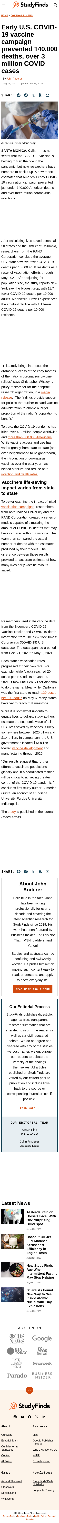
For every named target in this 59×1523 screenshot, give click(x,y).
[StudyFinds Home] (30, 4)
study (12, 812)
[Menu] (3, 5)
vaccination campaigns (17, 507)
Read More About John (33, 989)
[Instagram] (15, 1416)
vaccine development (27, 748)
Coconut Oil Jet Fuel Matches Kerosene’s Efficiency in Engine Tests (39, 1245)
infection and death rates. (19, 474)
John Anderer (14, 78)
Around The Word (11, 1481)
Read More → (29, 1108)
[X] (36, 1416)
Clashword (7, 1487)
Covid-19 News (22, 15)
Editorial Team (9, 1440)
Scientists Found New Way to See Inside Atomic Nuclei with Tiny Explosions (40, 1298)
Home (4, 15)
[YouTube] (22, 1416)
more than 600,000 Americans (30, 437)
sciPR (36, 1455)
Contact (5, 1455)
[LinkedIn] (44, 1416)
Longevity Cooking (44, 1490)
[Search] (55, 5)
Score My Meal (41, 1461)
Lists (35, 1434)
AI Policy (6, 1461)
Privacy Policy (9, 1516)
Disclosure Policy (25, 1516)
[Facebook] (29, 1416)
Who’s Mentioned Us (45, 1449)
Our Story (6, 1434)
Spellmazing (8, 1492)
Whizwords (7, 1498)
